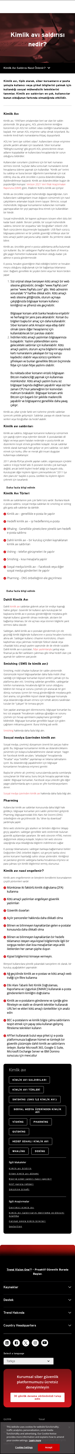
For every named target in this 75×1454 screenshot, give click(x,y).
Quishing (19, 1131)
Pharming (40, 1121)
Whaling (18, 1151)
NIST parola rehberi (21, 1184)
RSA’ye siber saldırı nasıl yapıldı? (30, 1179)
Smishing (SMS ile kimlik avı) (34, 1099)
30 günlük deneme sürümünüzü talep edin (37, 1397)
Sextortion (15, 1226)
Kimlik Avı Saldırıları (29, 1079)
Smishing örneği (19, 1189)
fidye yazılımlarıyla (42, 649)
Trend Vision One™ (19, 1269)
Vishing (18, 1121)
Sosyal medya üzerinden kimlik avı (21, 793)
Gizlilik (7, 1419)
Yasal (42, 1419)
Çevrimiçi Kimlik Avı (21, 1207)
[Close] (69, 1427)
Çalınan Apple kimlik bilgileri (27, 1221)
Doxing (40, 1151)
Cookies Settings (24, 1447)
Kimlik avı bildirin (20, 1168)
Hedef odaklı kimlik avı (30, 1141)
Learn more (35, 1440)
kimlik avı (15, 606)
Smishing (8, 730)
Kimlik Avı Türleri (26, 1089)
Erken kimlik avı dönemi (24, 1173)
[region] (37, 1438)
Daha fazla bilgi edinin (20, 487)
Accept (48, 1447)
